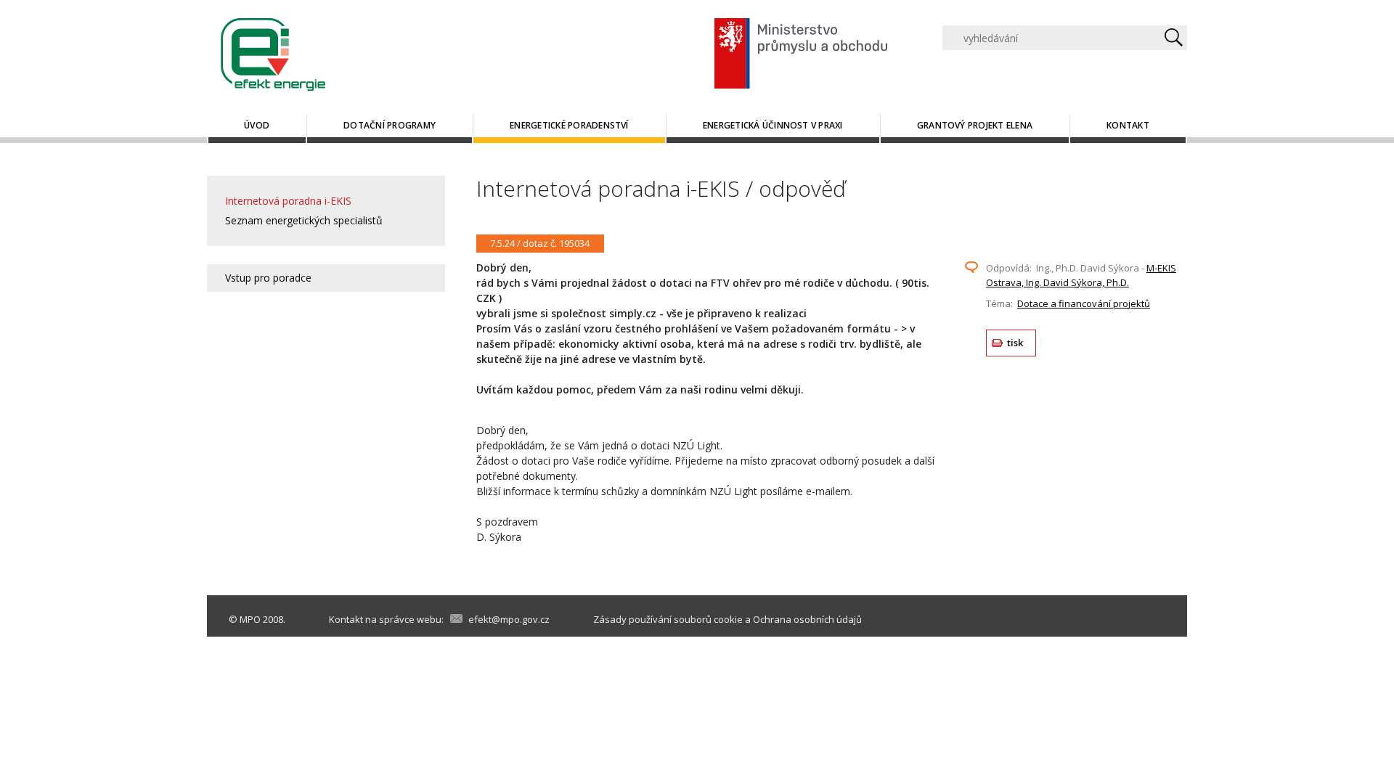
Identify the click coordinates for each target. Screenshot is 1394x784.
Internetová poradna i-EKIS (288, 201)
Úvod (256, 125)
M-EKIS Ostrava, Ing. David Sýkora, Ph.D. (1081, 275)
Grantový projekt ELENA (974, 125)
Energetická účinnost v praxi (773, 125)
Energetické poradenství (569, 125)
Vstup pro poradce (268, 278)
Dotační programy (389, 125)
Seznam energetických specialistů (304, 220)
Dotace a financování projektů (1083, 303)
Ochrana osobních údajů (807, 619)
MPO (250, 619)
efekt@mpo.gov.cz (509, 619)
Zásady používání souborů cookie (668, 619)
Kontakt (1127, 125)
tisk (1015, 342)
